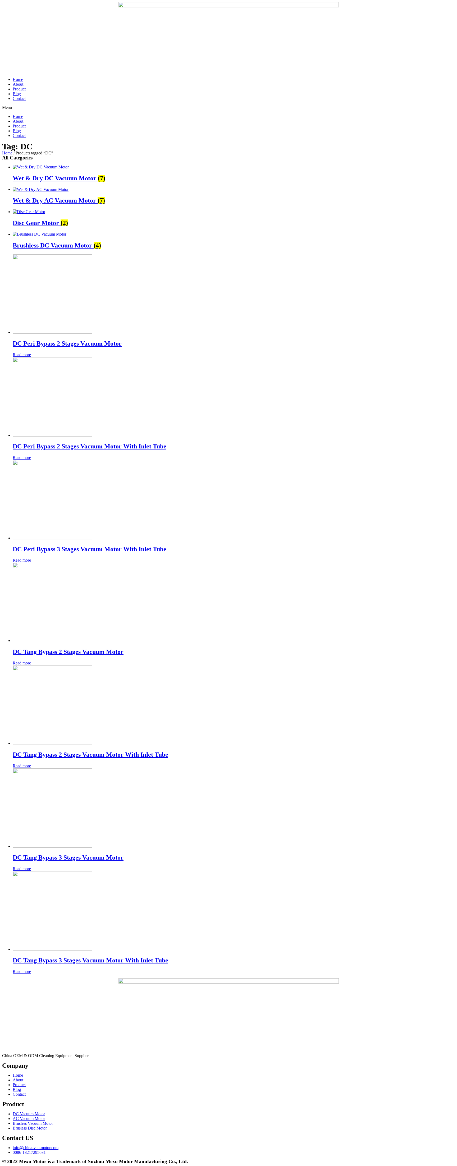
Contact (19, 98)
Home (18, 79)
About (18, 84)
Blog (17, 93)
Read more (22, 354)
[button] (228, 107)
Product (19, 89)
